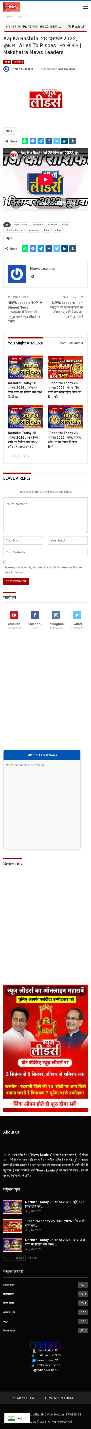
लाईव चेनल (18, 62)
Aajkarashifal (21, 224)
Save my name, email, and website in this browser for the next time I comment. (43, 569)
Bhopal (65, 224)
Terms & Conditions (58, 1398)
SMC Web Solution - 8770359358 (61, 1414)
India (46, 230)
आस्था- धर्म (17, 358)
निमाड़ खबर (9, 1330)
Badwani (52, 224)
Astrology (38, 224)
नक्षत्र (7, 62)
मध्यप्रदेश (8, 1294)
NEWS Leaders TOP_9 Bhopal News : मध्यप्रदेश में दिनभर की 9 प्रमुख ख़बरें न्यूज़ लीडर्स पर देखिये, (25, 312)
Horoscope (33, 230)
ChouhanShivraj (14, 230)
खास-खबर (8, 1303)
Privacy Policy (23, 1398)
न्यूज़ (5, 1321)
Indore (58, 230)
